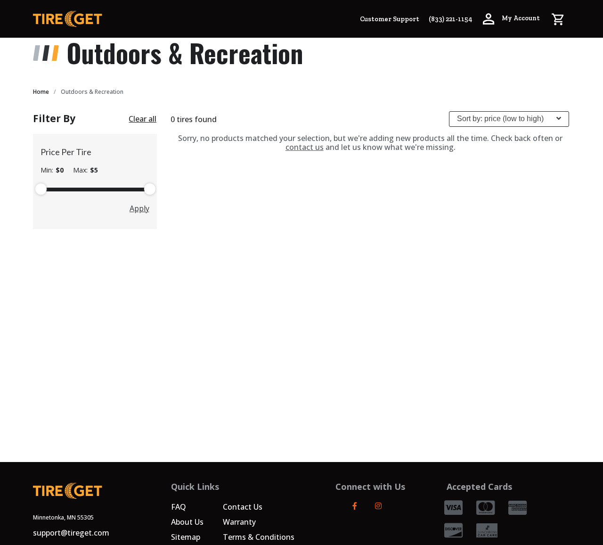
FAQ (178, 507)
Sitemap (185, 537)
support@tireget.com (71, 533)
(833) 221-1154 (450, 19)
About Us (187, 522)
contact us (304, 147)
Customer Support (389, 19)
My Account (520, 18)
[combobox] (509, 119)
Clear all (142, 119)
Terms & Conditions (258, 537)
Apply (139, 208)
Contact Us (242, 507)
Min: (52, 170)
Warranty (239, 522)
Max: (85, 170)
